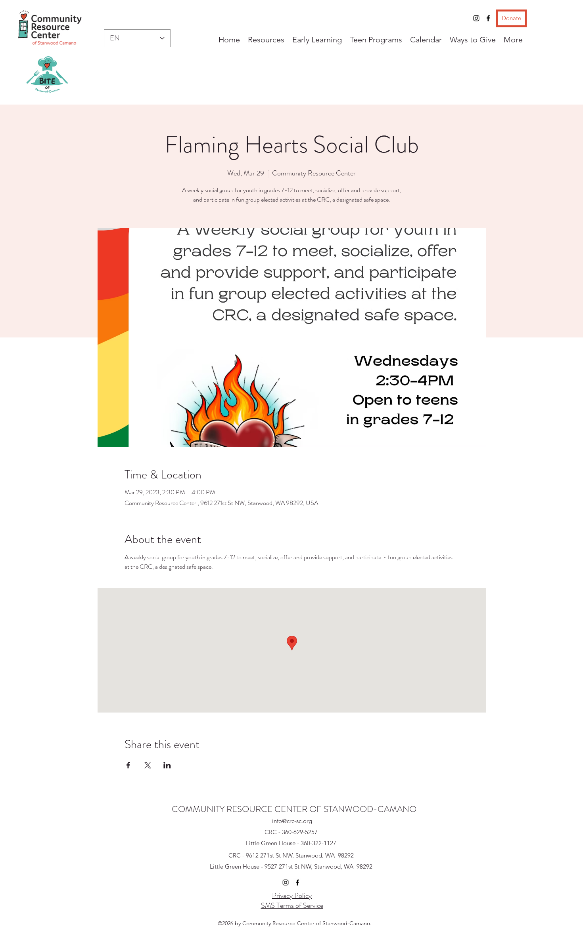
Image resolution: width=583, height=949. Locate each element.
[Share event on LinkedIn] (167, 765)
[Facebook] (488, 18)
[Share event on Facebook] (128, 765)
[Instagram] (476, 18)
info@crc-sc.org (292, 821)
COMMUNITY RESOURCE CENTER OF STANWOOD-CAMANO (294, 809)
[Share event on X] (148, 765)
